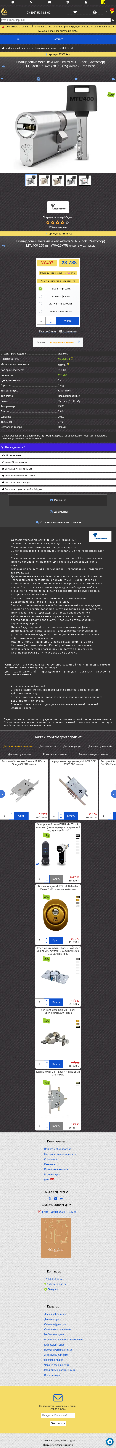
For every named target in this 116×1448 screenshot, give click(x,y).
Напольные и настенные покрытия (63, 1339)
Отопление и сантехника (57, 1329)
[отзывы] (113, 79)
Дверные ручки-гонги (19, 754)
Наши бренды (52, 1174)
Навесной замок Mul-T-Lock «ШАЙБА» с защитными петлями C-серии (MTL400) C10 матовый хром (58, 951)
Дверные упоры (72, 746)
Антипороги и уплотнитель (93, 754)
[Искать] (113, 20)
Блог (46, 1179)
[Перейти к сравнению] (94, 12)
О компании (50, 1159)
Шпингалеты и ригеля (55, 754)
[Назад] (2, 79)
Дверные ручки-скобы (100, 746)
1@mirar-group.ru (56, 1284)
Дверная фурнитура (55, 1314)
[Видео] (85, 180)
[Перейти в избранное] (75, 12)
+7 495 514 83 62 (53, 1279)
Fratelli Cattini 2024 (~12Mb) (59, 1211)
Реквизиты (50, 1164)
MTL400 (62, 375)
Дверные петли (47, 746)
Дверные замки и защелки (17, 746)
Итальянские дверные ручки (60, 1370)
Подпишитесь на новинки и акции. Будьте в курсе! (58, 1407)
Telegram (53, 1289)
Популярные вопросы (56, 1169)
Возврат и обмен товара (57, 1149)
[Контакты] (87, 2)
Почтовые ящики (53, 1360)
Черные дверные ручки (57, 1365)
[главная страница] (3, 48)
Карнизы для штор (54, 1344)
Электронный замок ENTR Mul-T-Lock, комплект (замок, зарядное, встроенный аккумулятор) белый (58, 827)
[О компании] (14, 2)
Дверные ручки (52, 1319)
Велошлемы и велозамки (58, 1349)
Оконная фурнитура (55, 1324)
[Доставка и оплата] (50, 2)
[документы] (38, 79)
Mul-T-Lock (64, 359)
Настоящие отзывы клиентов (60, 1154)
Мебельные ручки (54, 1334)
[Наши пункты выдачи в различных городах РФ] (32, 2)
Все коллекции (52, 1375)
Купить (67, 320)
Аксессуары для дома (56, 1355)
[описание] (76, 79)
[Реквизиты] (68, 2)
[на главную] (4, 12)
